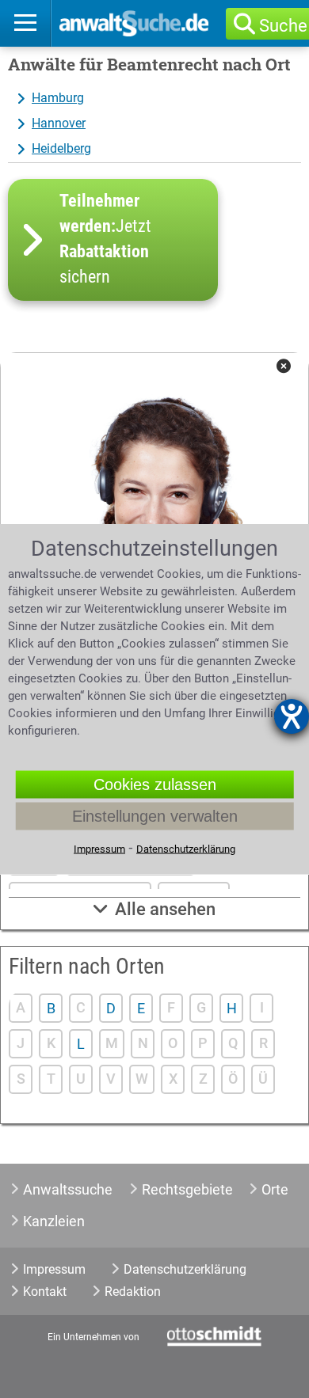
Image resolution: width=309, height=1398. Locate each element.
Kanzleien (54, 1221)
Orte (274, 1189)
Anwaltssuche (68, 1189)
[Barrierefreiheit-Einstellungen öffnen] (291, 716)
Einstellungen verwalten (155, 816)
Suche (283, 26)
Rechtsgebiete (187, 1189)
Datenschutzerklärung (185, 1269)
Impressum (54, 1269)
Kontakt (45, 1291)
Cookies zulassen (154, 784)
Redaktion (133, 1291)
